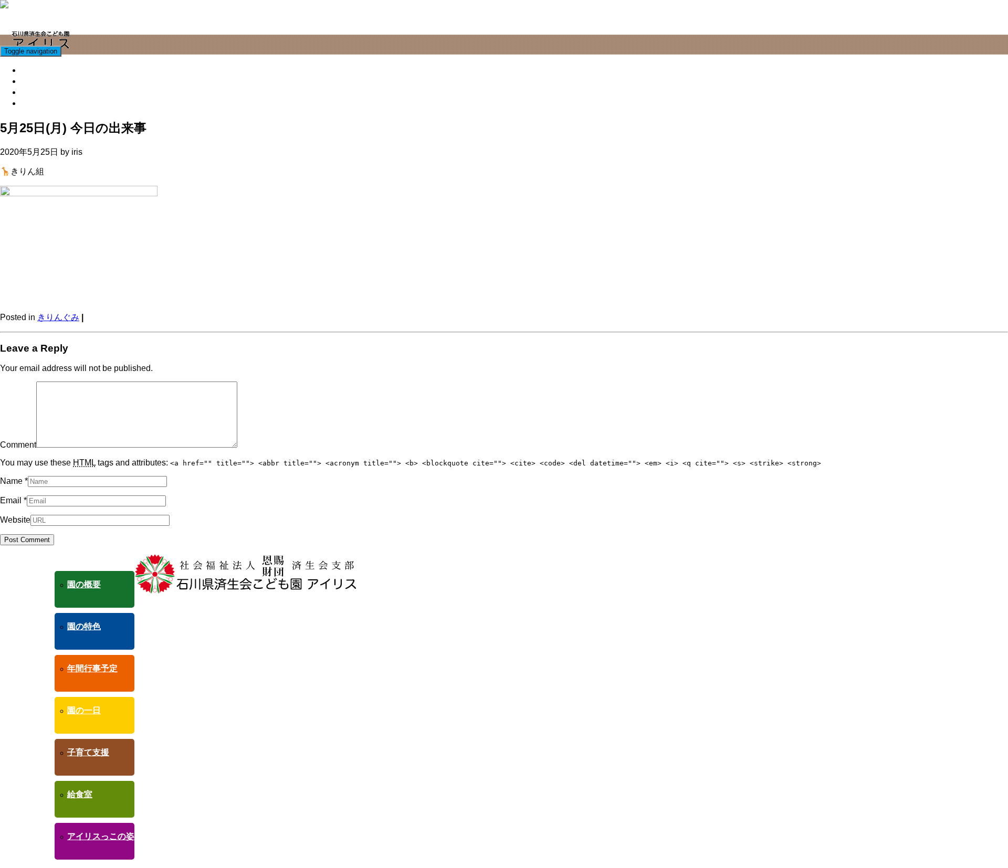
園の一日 (84, 710)
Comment (18, 444)
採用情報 (39, 103)
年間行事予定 (92, 668)
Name (11, 481)
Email (11, 500)
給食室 (35, 81)
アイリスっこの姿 (56, 92)
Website (15, 519)
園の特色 (84, 626)
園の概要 (84, 584)
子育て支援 (44, 70)
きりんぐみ (58, 317)
